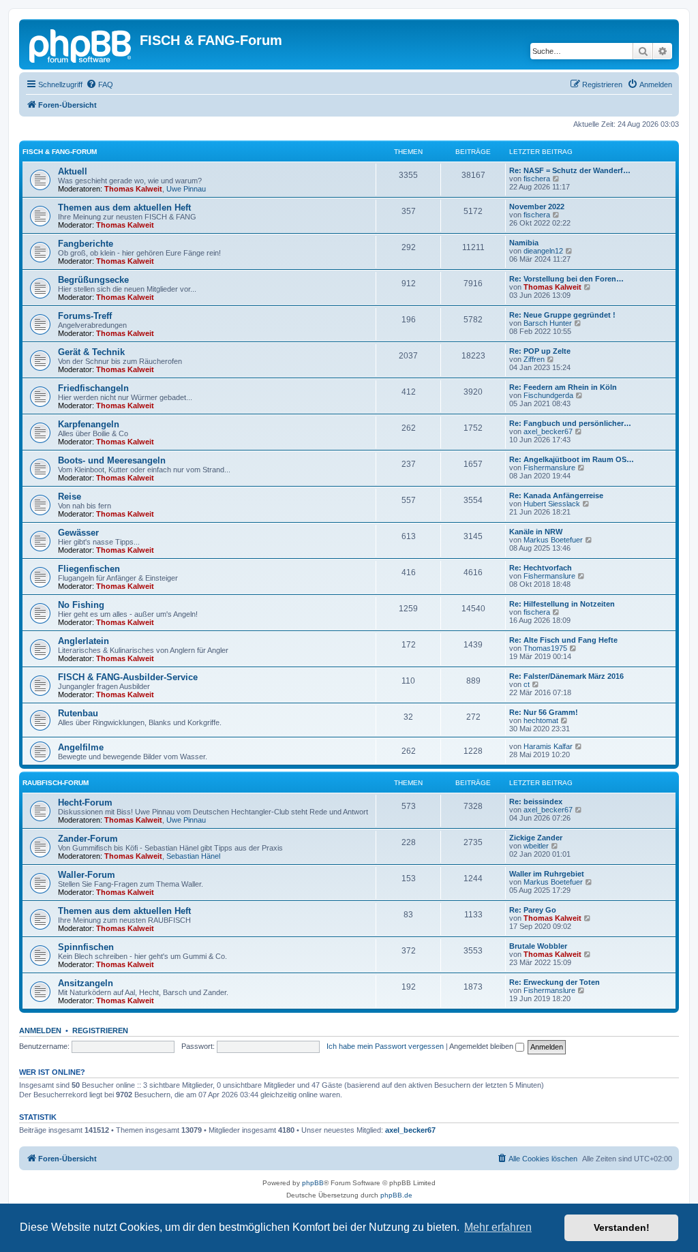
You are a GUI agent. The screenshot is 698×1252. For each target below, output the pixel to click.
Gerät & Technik (91, 352)
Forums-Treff (85, 316)
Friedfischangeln (93, 388)
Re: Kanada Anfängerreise (556, 495)
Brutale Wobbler (538, 946)
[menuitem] (99, 84)
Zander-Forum (88, 839)
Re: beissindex (535, 801)
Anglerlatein (83, 641)
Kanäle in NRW (535, 532)
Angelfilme (81, 747)
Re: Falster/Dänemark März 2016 (566, 676)
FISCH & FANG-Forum (59, 151)
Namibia (523, 243)
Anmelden (40, 1030)
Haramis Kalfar (548, 746)
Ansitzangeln (85, 983)
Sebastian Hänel (193, 856)
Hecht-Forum (85, 802)
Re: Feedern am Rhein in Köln (563, 387)
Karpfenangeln (88, 424)
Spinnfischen (86, 947)
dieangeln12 (543, 251)
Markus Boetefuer (553, 540)
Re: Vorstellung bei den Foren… (566, 279)
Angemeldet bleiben (482, 1046)
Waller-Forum (86, 875)
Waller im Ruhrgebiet (546, 874)
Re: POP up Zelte (540, 351)
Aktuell (72, 171)
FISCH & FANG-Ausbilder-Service (128, 677)
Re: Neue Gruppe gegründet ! (562, 315)
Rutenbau (78, 713)
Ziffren (534, 359)
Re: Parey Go (532, 910)
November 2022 (536, 206)
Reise (69, 496)
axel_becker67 (548, 431)
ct (527, 684)
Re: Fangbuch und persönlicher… (570, 423)
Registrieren (100, 1030)
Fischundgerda (548, 395)
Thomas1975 (545, 648)
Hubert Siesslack (552, 504)
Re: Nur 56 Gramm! (543, 712)
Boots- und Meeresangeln (112, 460)
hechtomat (541, 720)
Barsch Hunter (548, 323)
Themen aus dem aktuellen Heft (124, 207)
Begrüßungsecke (93, 280)
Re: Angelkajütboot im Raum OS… (571, 459)
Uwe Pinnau (186, 189)
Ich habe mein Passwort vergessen (385, 1046)
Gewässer (78, 533)
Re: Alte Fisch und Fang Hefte (563, 640)
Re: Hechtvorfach (540, 568)
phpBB (313, 1183)
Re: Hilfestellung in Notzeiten (562, 604)
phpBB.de (396, 1195)
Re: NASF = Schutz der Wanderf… (570, 170)
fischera (537, 178)
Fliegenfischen (89, 569)
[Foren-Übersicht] (81, 44)
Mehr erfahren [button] (498, 1227)
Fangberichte (85, 244)
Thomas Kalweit (133, 189)
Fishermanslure (549, 467)
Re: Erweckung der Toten (554, 982)
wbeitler (536, 846)
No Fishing (81, 605)
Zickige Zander (535, 838)
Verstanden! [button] (622, 1227)
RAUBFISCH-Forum (55, 783)
